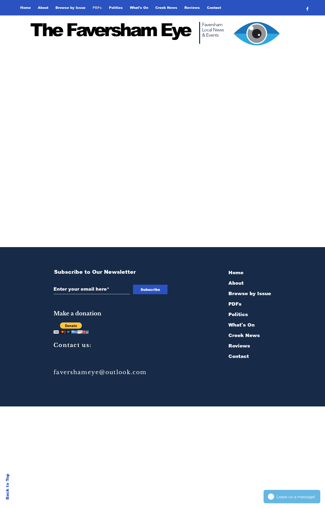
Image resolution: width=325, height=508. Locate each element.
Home (235, 272)
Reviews (239, 345)
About (236, 283)
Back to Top (7, 487)
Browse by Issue (249, 293)
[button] (70, 7)
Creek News (244, 335)
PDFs (234, 304)
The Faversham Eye (110, 30)
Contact (238, 356)
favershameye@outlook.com (100, 372)
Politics (238, 314)
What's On (241, 324)
